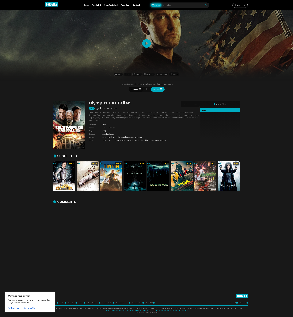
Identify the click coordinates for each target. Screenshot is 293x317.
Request (233, 303)
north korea (107, 140)
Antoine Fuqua (108, 134)
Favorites (125, 5)
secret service (119, 140)
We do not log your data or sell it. (21, 308)
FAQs (62, 303)
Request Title (137, 303)
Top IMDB (96, 5)
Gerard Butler (136, 137)
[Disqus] (146, 235)
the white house (147, 140)
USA (104, 125)
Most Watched (111, 5)
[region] (30, 302)
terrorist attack (132, 140)
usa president (160, 140)
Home (86, 5)
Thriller (112, 128)
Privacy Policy (107, 303)
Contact (136, 5)
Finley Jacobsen (122, 137)
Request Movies (122, 303)
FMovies (51, 4)
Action (105, 128)
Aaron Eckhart (108, 137)
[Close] (52, 294)
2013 (104, 131)
